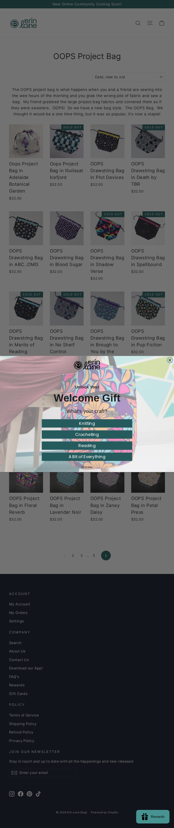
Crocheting (87, 434)
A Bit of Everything (87, 456)
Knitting (87, 423)
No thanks (86, 467)
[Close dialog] (170, 360)
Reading (87, 445)
